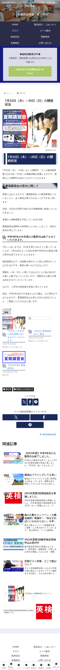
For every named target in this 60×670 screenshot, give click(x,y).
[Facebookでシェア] (30, 402)
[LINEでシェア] (35, 402)
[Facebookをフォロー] (44, 417)
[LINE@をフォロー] (30, 425)
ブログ (15, 651)
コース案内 (44, 651)
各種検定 (15, 660)
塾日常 (8, 389)
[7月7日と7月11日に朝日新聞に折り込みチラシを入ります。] (13, 322)
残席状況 (15, 656)
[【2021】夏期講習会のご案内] (39, 322)
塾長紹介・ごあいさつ (44, 647)
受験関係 (44, 656)
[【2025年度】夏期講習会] (13, 357)
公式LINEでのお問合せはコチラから (30, 71)
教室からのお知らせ (24, 389)
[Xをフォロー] (16, 417)
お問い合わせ (44, 660)
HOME (15, 647)
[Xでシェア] (24, 402)
